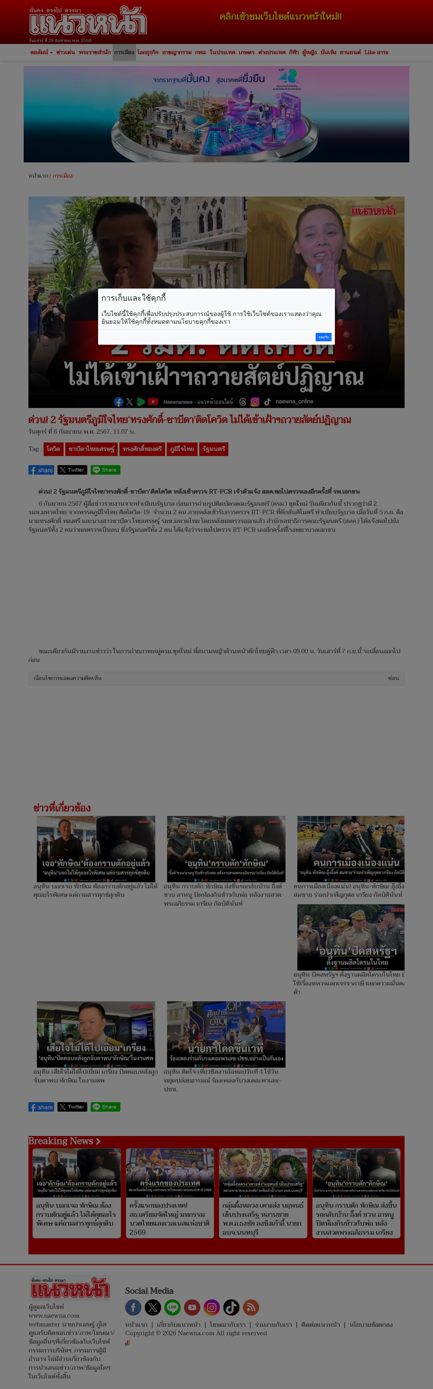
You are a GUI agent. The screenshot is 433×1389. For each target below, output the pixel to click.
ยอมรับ (324, 337)
